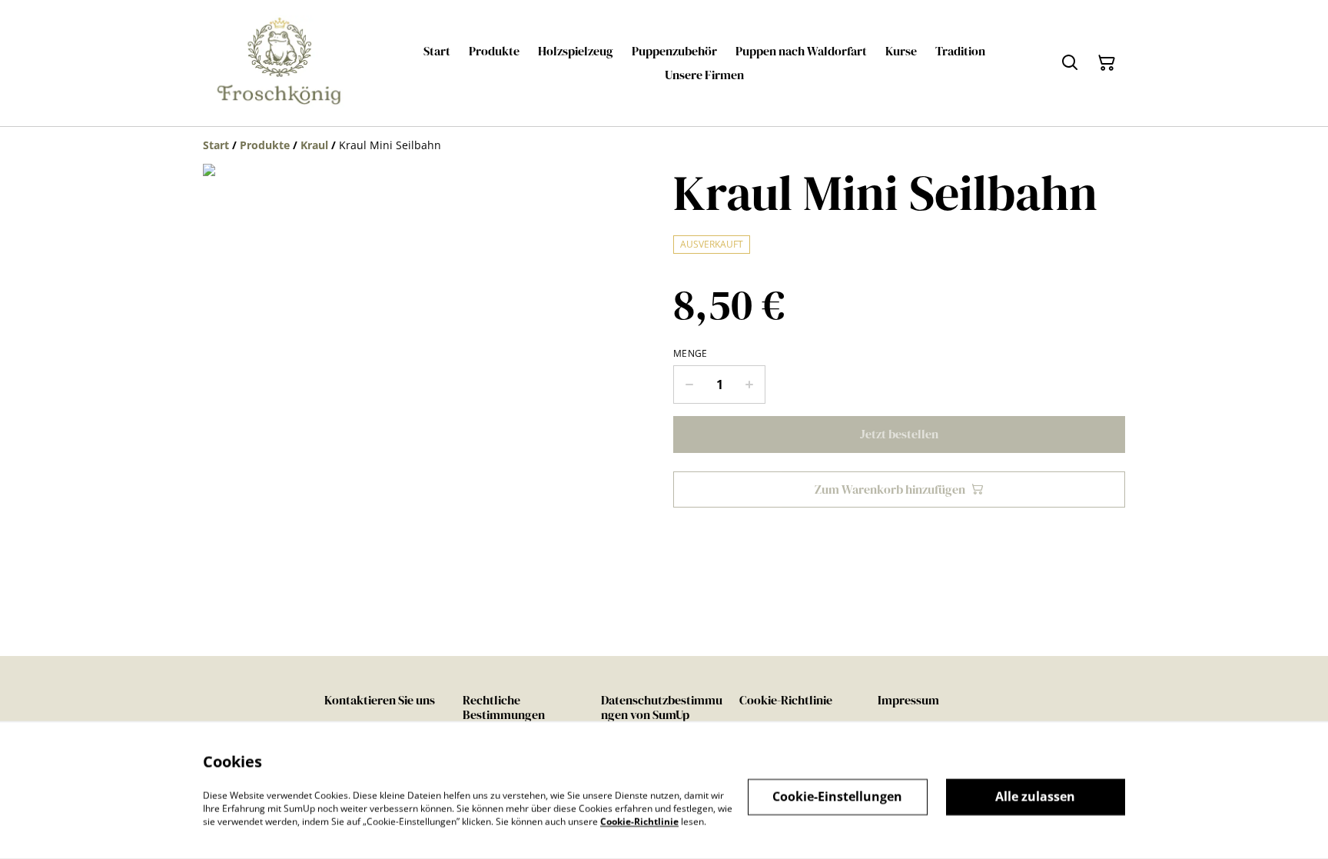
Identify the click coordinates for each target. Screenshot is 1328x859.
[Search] (1069, 63)
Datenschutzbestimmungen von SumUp (661, 707)
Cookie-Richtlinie (785, 699)
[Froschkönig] (280, 63)
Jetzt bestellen (899, 433)
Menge (690, 353)
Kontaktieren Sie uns (379, 699)
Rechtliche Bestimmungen (504, 707)
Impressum (908, 699)
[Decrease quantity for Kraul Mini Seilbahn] (689, 384)
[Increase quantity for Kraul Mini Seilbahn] (749, 384)
